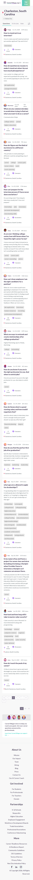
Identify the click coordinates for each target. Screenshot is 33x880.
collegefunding (9, 518)
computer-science (10, 633)
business (7, 465)
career (6, 162)
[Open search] (20, 3)
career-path (22, 162)
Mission (16, 755)
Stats (22, 23)
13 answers (18, 647)
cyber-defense (9, 643)
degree (20, 424)
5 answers (18, 92)
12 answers (18, 217)
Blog (16, 768)
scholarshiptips (23, 514)
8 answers (18, 353)
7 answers (18, 263)
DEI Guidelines (16, 854)
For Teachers (16, 796)
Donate (16, 799)
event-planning (9, 169)
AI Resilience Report (16, 847)
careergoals (18, 504)
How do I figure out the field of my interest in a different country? (15, 147)
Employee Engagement (16, 820)
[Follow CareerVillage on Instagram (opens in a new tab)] (21, 867)
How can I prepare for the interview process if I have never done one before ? (16, 192)
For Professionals (16, 792)
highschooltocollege (11, 521)
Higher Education (16, 816)
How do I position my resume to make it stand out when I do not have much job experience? (16, 68)
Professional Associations (16, 830)
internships (8, 207)
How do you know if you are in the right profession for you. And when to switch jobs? (16, 372)
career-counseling (10, 259)
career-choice (9, 166)
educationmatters (22, 518)
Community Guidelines (16, 850)
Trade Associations (16, 826)
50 (29, 708)
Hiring (16, 765)
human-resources (10, 311)
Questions (6, 23)
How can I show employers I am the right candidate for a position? (15, 281)
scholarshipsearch (10, 514)
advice (21, 259)
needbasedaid (21, 525)
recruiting (21, 311)
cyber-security (20, 639)
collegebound (8, 507)
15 (21, 708)
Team (17, 762)
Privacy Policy (16, 860)
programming (8, 636)
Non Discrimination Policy (16, 863)
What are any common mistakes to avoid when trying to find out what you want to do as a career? (16, 111)
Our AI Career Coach (16, 778)
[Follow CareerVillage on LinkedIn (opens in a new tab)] (16, 867)
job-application (9, 85)
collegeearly (8, 535)
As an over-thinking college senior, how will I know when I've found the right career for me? (16, 236)
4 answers (18, 49)
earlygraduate (19, 535)
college (13, 162)
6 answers (18, 468)
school (18, 121)
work (17, 166)
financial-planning (10, 424)
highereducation (9, 511)
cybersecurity (8, 639)
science (16, 629)
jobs (15, 207)
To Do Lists (15, 23)
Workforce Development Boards (16, 823)
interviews (7, 45)
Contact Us (17, 775)
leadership (24, 465)
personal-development (11, 210)
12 (26, 697)
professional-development (13, 314)
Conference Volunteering (16, 833)
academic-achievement (12, 532)
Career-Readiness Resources (16, 844)
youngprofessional (10, 88)
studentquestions (10, 528)
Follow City (8, 18)
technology (8, 629)
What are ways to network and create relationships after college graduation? (15, 336)
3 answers (18, 173)
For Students (16, 789)
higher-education (10, 125)
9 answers (18, 318)
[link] (16, 43)
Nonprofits (17, 813)
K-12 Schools (16, 810)
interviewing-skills (10, 214)
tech (16, 636)
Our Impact (16, 758)
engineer (21, 633)
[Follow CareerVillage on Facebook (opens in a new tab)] (12, 867)
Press (16, 772)
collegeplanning (21, 507)
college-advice (9, 121)
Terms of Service (16, 857)
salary (6, 427)
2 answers (18, 129)
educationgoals (9, 525)
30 (25, 708)
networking (15, 349)
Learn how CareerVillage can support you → (16, 734)
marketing (15, 465)
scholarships (8, 504)
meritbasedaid (9, 538)
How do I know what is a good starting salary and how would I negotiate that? (16, 409)
